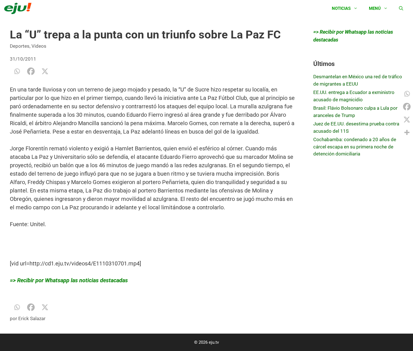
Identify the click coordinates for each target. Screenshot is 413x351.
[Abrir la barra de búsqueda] (401, 8)
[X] (44, 71)
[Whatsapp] (16, 71)
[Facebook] (30, 71)
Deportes (20, 46)
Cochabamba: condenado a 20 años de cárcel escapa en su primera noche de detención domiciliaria (354, 147)
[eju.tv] (19, 8)
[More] (407, 132)
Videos (38, 46)
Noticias (341, 8)
